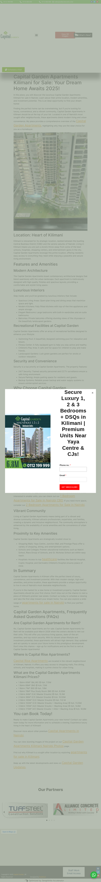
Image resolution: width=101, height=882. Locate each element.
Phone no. (65, 465)
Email (63, 475)
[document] (50, 441)
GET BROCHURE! (69, 487)
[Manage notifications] (95, 877)
